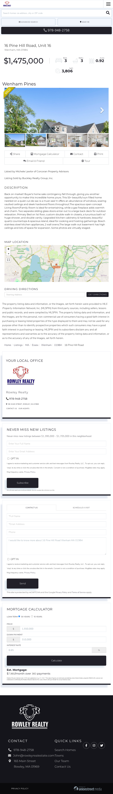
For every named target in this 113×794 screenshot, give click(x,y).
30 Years (25, 617)
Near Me (85, 22)
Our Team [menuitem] (62, 761)
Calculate (56, 660)
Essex (35, 345)
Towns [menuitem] (59, 755)
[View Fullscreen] (8, 260)
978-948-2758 (58, 30)
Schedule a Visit (81, 507)
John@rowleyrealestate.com (33, 755)
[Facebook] (86, 745)
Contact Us (11, 409)
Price (10, 624)
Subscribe (23, 482)
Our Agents (24, 409)
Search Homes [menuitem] (65, 750)
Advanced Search (29, 22)
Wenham (46, 345)
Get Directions (97, 294)
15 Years (38, 617)
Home (7, 345)
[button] (108, 13)
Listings (18, 345)
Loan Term (12, 617)
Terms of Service (79, 592)
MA (27, 345)
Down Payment (15, 635)
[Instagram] (94, 745)
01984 (58, 345)
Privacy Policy (29, 472)
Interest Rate (14, 645)
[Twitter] (101, 745)
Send (23, 583)
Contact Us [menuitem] (63, 766)
